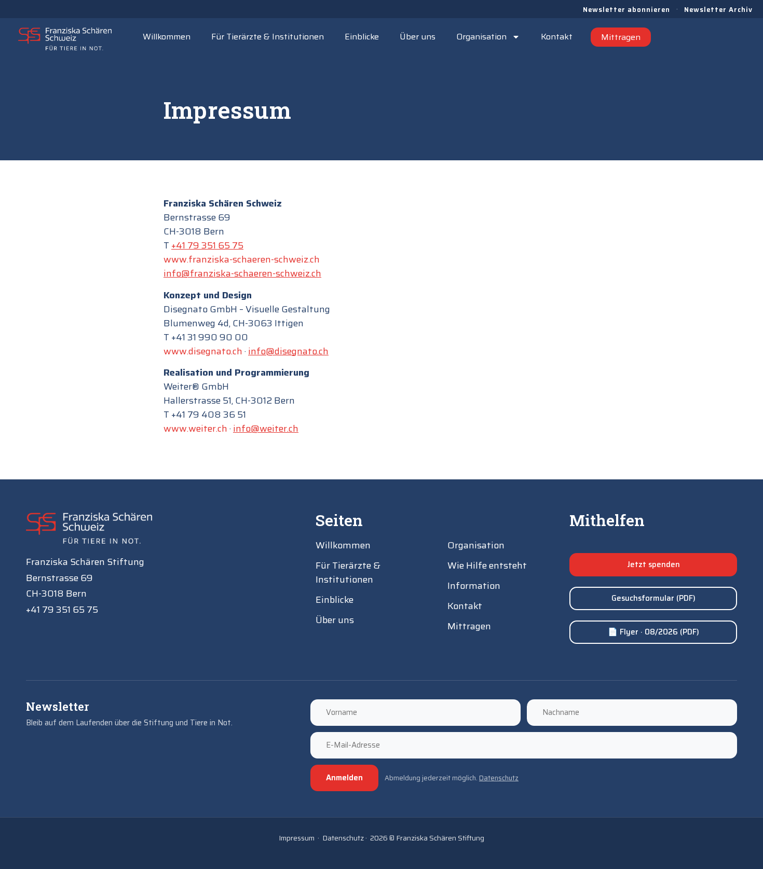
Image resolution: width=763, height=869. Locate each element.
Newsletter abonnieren (626, 9)
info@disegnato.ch (288, 351)
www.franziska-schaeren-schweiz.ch (242, 259)
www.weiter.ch (195, 428)
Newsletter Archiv (718, 9)
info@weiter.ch (265, 428)
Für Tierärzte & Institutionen (267, 36)
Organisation (481, 36)
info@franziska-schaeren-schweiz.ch (242, 273)
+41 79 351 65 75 (207, 245)
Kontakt (557, 36)
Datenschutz (499, 778)
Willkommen (166, 36)
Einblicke (362, 36)
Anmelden (344, 777)
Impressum (297, 838)
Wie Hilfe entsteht (487, 565)
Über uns (417, 36)
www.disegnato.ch (203, 351)
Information (473, 585)
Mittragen (621, 37)
